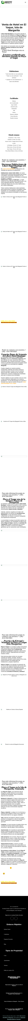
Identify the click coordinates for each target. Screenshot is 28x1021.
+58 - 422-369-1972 (14, 906)
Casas (5, 955)
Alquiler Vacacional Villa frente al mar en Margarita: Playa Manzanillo (14, 993)
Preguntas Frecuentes (8, 939)
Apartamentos (7, 960)
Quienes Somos (7, 929)
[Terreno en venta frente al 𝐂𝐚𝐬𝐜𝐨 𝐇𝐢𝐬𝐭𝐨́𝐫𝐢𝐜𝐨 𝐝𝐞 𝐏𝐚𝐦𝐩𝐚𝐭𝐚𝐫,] (14, 1006)
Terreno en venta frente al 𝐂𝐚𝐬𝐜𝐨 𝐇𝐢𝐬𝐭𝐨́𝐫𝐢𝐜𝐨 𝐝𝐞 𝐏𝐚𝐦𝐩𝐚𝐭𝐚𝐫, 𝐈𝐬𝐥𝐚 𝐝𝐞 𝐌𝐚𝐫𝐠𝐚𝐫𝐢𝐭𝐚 (14, 1009)
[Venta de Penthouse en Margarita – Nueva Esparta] (14, 998)
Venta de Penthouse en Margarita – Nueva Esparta (14, 1001)
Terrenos (5, 965)
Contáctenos (6, 934)
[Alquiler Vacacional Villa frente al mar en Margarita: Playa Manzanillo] (14, 990)
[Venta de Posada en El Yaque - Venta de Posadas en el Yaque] (6, 2)
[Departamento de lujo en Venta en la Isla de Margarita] (14, 982)
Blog (5, 944)
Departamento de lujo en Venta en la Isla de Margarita (14, 985)
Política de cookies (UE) (9, 970)
